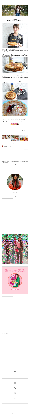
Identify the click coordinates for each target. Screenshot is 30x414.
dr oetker (25, 129)
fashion (15, 369)
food (27, 129)
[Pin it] (15, 130)
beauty (15, 368)
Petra (4, 145)
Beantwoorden (26, 149)
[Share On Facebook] (14, 130)
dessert (22, 129)
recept (23, 130)
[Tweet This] (13, 130)
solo (24, 130)
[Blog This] (16, 130)
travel (15, 374)
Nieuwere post (4, 164)
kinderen (15, 372)
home (15, 371)
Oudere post (26, 164)
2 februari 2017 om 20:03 (7, 146)
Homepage (15, 164)
